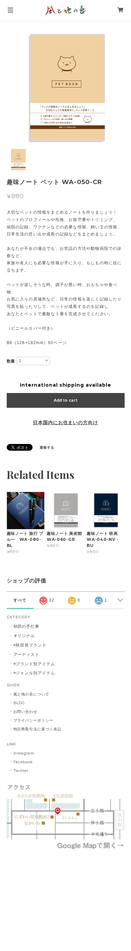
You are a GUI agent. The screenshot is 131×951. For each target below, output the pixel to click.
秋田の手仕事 (26, 626)
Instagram (24, 753)
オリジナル (24, 635)
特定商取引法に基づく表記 (37, 729)
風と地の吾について (31, 694)
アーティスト (26, 654)
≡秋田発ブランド (30, 645)
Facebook (23, 762)
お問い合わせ (25, 711)
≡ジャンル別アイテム (34, 672)
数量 (11, 361)
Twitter (21, 770)
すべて (20, 600)
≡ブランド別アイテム (34, 663)
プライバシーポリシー (33, 720)
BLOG (19, 703)
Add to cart (66, 400)
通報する (47, 447)
